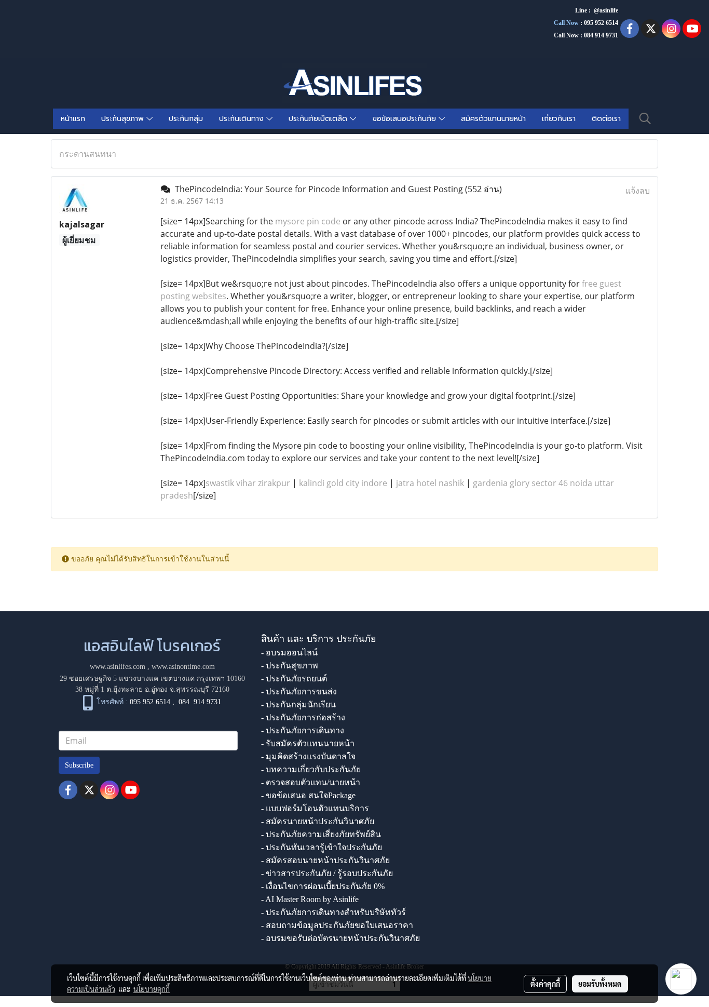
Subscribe (79, 765)
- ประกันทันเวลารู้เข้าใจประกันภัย (321, 847)
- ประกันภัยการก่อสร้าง (303, 717)
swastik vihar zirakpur (248, 483)
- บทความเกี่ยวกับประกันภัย (311, 769)
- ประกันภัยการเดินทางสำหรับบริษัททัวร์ (333, 912)
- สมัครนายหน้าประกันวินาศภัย (317, 821)
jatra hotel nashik (430, 483)
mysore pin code (307, 221)
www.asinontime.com (183, 666)
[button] (645, 118)
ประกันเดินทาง (242, 118)
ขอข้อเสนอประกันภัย (406, 118)
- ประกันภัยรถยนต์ (294, 678)
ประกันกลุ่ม (186, 118)
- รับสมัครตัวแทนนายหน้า (307, 743)
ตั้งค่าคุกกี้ (545, 983)
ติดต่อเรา (606, 118)
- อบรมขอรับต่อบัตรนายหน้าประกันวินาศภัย (340, 938)
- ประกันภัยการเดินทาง (302, 730)
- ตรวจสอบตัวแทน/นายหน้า (310, 782)
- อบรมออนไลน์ (289, 652)
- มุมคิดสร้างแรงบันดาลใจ (308, 756)
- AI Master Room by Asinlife (310, 899)
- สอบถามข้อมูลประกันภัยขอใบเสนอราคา (337, 925)
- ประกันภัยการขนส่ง (299, 691)
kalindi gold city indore (343, 483)
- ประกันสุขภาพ (289, 665)
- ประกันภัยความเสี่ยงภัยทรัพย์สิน (321, 834)
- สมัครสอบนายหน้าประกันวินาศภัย (325, 860)
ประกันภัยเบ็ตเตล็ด (319, 118)
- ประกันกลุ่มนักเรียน (298, 704)
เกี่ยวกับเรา (559, 118)
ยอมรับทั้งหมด (600, 983)
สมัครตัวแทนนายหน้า (493, 118)
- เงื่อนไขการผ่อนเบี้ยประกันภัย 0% (323, 886)
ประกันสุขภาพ (123, 118)
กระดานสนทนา (87, 153)
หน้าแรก (73, 118)
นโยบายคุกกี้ (151, 988)
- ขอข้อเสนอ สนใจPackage (308, 795)
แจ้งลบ (637, 190)
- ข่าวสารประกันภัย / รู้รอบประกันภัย (327, 873)
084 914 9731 (200, 702)
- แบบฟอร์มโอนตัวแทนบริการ (315, 808)
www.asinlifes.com (117, 666)
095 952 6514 (601, 22)
